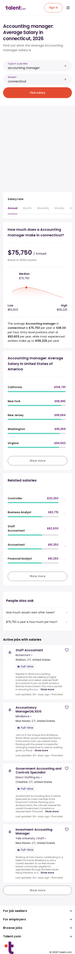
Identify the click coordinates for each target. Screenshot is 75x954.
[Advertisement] (37, 146)
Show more (47, 689)
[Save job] (67, 650)
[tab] (13, 210)
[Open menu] (68, 7)
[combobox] (35, 68)
